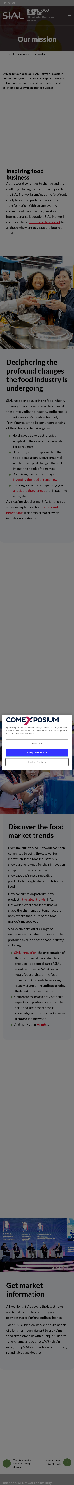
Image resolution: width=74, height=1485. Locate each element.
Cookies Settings (37, 762)
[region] (37, 742)
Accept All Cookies (37, 753)
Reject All (37, 743)
